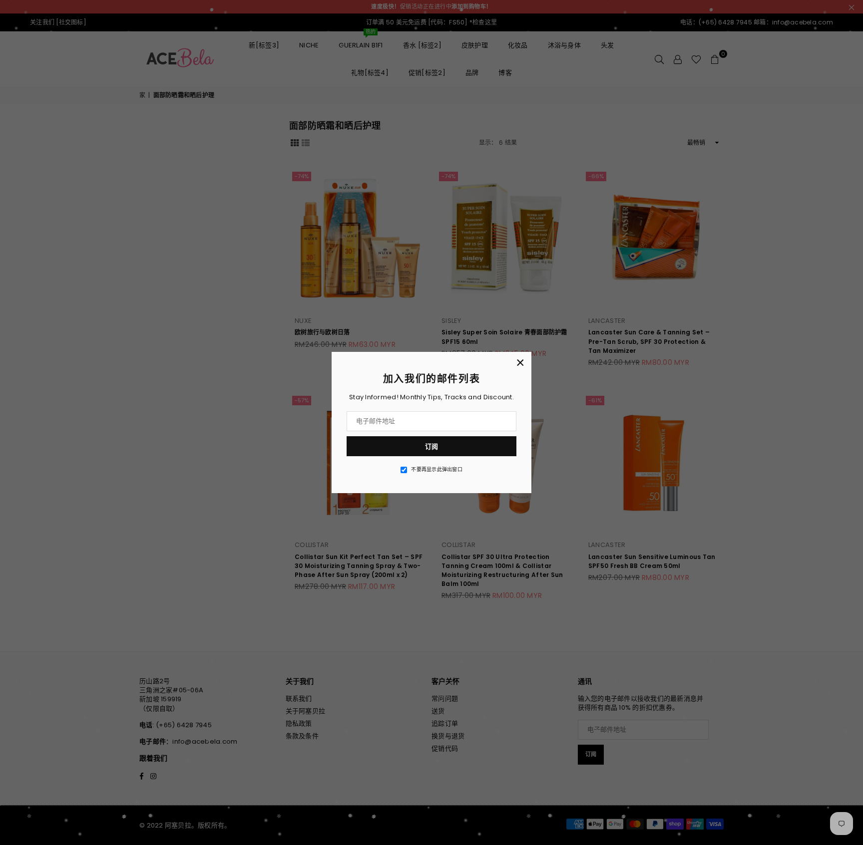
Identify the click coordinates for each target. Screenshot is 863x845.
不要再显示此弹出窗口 (436, 469)
